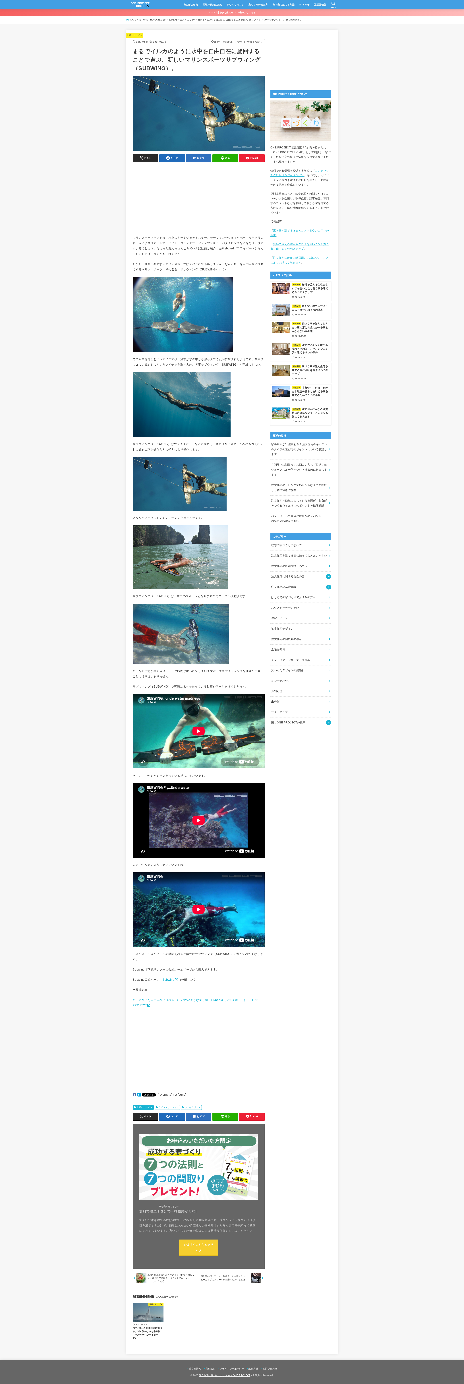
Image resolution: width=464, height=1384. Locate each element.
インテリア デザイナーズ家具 (290, 660)
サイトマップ (279, 712)
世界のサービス (134, 35)
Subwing (168, 979)
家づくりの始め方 (258, 4)
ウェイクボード (192, 1107)
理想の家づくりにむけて (286, 545)
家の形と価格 (191, 4)
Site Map (304, 4)
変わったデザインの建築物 (287, 670)
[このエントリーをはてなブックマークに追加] (139, 1094)
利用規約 (210, 1368)
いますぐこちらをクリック (199, 1247)
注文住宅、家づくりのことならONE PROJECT (224, 1375)
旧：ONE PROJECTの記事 (288, 722)
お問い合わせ (270, 1368)
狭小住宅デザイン (282, 628)
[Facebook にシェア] (134, 1094)
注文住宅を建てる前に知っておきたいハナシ (299, 555)
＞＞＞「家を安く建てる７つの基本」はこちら (232, 12)
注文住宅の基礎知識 (283, 587)
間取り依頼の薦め (212, 4)
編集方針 (253, 1368)
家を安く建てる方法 (284, 4)
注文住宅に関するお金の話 (287, 576)
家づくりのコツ (235, 4)
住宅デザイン (279, 618)
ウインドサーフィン (168, 1107)
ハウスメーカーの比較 (285, 607)
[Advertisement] (163, 203)
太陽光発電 (278, 649)
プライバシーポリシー (232, 1368)
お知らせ (276, 691)
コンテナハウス (281, 680)
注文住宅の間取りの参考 (286, 639)
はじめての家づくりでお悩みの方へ (293, 597)
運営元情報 (320, 4)
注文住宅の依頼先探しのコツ (289, 566)
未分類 (275, 701)
